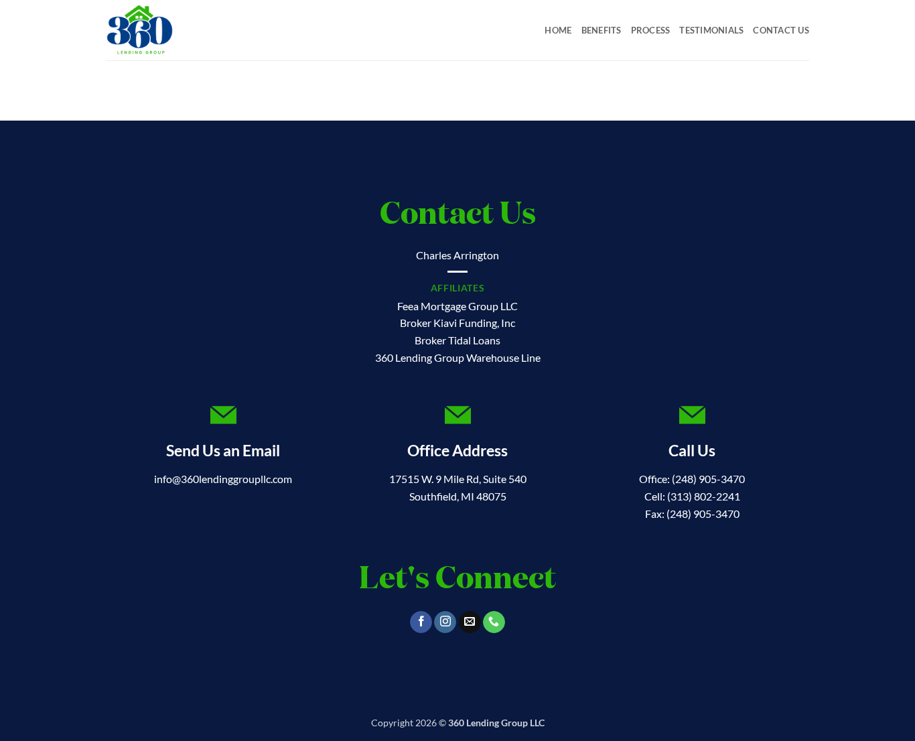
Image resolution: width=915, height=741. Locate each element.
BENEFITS (601, 30)
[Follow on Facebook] (421, 622)
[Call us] (494, 622)
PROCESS (651, 30)
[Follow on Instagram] (445, 622)
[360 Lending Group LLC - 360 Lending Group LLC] (173, 30)
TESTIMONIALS (711, 30)
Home (558, 30)
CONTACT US (781, 30)
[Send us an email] (470, 622)
